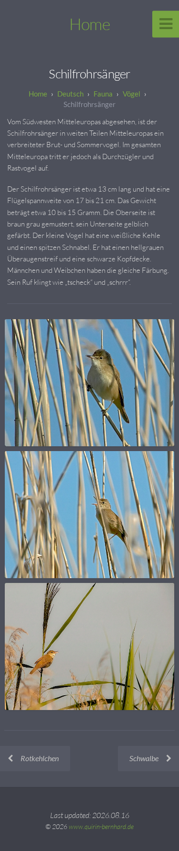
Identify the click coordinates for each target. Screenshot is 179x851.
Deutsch (70, 93)
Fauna (103, 93)
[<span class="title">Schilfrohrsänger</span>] (89, 382)
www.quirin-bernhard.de (101, 826)
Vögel (131, 93)
